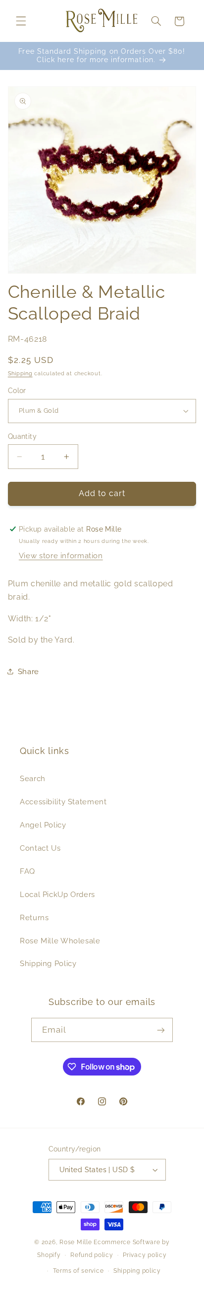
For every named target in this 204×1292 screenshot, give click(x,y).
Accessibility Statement (63, 801)
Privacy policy (144, 1255)
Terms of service (78, 1270)
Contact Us (40, 848)
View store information (61, 555)
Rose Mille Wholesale (60, 940)
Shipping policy (137, 1270)
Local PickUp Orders (57, 894)
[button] (20, 21)
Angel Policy (43, 825)
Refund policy (91, 1255)
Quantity (22, 436)
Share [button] (28, 671)
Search (33, 778)
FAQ (27, 871)
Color (17, 391)
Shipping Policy (48, 963)
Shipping (20, 373)
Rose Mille (75, 1242)
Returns (34, 917)
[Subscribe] (161, 1030)
